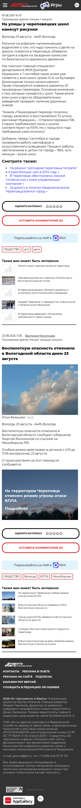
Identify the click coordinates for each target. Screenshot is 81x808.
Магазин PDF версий (19, 682)
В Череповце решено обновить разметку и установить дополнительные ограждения (43, 291)
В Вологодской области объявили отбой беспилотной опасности (42, 606)
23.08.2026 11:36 (12, 335)
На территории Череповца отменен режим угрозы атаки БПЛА (35, 496)
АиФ (30, 417)
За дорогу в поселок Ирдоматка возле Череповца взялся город (38, 189)
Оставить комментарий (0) (41, 220)
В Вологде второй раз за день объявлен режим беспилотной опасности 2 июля (46, 642)
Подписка (43, 676)
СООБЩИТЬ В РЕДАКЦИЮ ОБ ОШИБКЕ (31, 687)
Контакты (11, 671)
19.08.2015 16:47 (12, 15)
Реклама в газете (36, 671)
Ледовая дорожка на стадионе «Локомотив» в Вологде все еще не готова (45, 279)
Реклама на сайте (17, 676)
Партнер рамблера (35, 789)
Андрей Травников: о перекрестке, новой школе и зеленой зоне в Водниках (46, 303)
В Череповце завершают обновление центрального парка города (40, 315)
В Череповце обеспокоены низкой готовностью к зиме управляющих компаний (35, 179)
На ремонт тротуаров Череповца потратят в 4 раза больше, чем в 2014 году (41, 170)
